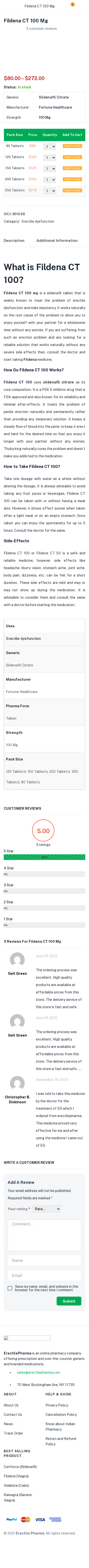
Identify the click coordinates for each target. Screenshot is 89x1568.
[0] (69, 6)
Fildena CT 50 (48, 553)
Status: (10, 87)
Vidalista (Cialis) (16, 1485)
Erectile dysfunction (38, 221)
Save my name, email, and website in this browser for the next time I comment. (46, 1288)
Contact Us (13, 1415)
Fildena (30, 360)
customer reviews (41, 29)
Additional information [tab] (57, 240)
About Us (11, 1405)
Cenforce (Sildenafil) (20, 1467)
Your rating (19, 1209)
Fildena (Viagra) (16, 1476)
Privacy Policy (56, 1405)
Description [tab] (14, 240)
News (8, 1424)
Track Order (13, 1433)
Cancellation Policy (61, 1415)
